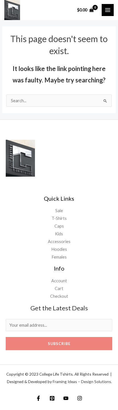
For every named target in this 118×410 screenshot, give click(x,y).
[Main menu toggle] (108, 10)
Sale (59, 210)
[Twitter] (52, 398)
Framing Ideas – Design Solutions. (82, 381)
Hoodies (59, 249)
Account (59, 280)
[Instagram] (79, 398)
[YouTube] (65, 398)
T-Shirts (59, 218)
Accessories (59, 241)
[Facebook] (38, 398)
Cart (59, 288)
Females (59, 257)
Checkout (59, 296)
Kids (59, 233)
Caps (59, 226)
